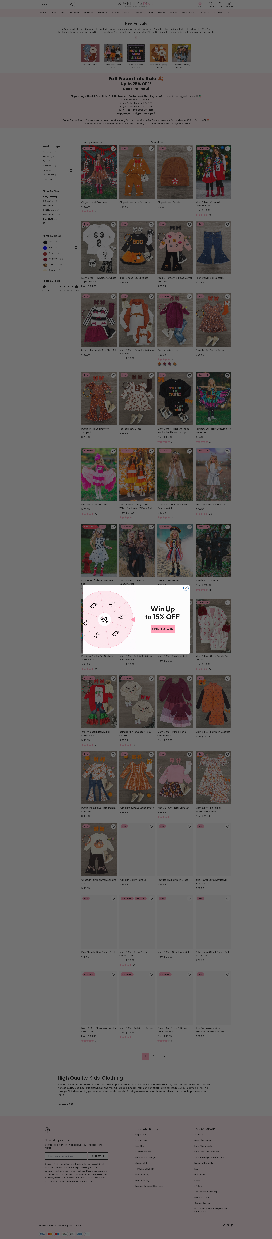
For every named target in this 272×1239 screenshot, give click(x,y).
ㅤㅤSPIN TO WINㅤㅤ (163, 629)
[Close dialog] (185, 588)
